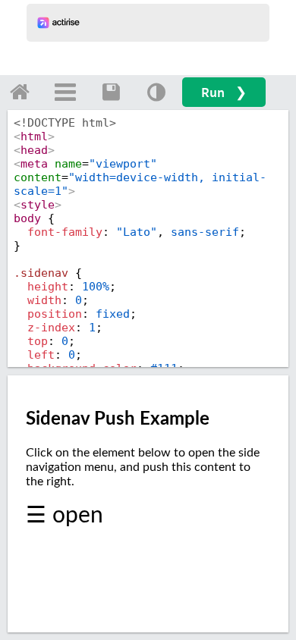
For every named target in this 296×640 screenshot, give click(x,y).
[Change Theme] (156, 92)
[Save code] (111, 92)
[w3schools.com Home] (19, 92)
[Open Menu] (65, 92)
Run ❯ (224, 92)
